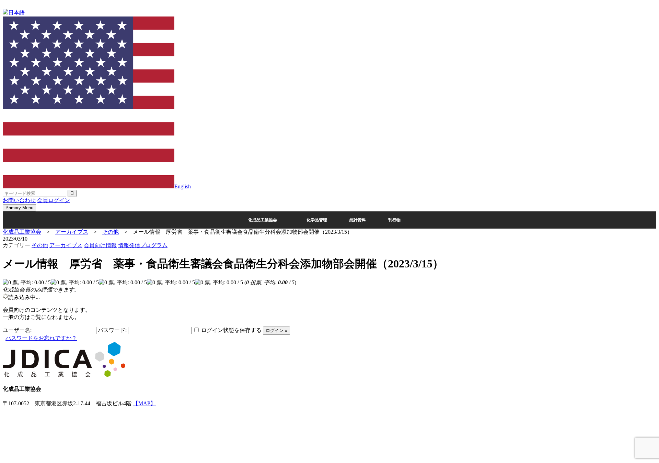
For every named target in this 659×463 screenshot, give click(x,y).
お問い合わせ (19, 200)
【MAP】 (144, 403)
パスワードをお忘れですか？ (41, 338)
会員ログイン (53, 200)
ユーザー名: (17, 330)
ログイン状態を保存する (231, 330)
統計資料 (357, 220)
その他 (40, 245)
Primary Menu (19, 207)
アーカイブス (65, 245)
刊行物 (394, 220)
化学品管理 (317, 220)
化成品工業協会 (262, 220)
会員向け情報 (100, 245)
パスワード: (112, 330)
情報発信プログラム (142, 245)
